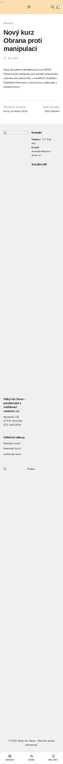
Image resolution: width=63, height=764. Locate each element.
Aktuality (8, 23)
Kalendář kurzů (12, 448)
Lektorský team (12, 454)
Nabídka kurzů (12, 443)
